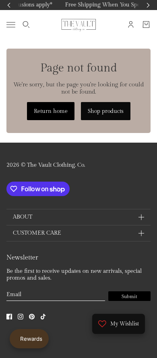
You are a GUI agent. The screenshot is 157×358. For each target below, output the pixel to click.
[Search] (26, 24)
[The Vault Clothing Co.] (78, 24)
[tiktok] (43, 316)
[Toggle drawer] (10, 24)
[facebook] (9, 316)
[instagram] (20, 316)
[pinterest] (31, 316)
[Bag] (146, 24)
